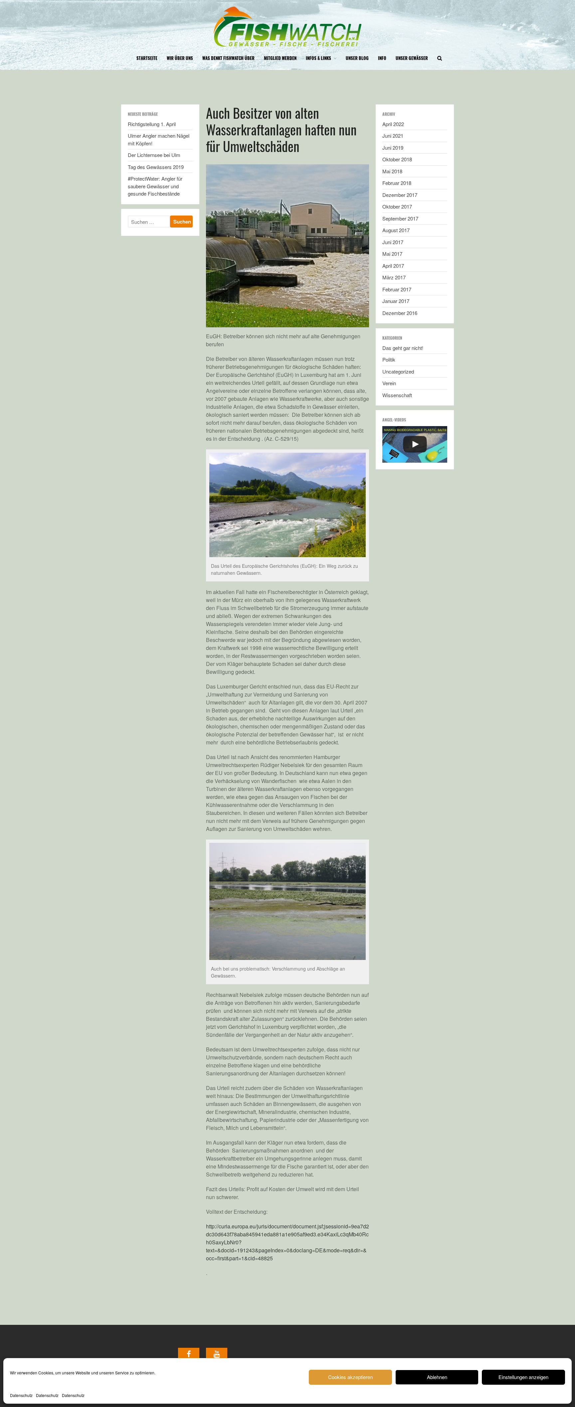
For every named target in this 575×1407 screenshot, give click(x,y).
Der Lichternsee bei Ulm (154, 154)
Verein (389, 383)
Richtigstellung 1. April (152, 123)
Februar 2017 (396, 289)
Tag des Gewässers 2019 (156, 166)
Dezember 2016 (399, 312)
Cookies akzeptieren (350, 1376)
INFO (382, 58)
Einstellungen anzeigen (523, 1376)
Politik (388, 359)
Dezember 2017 (399, 194)
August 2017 (396, 230)
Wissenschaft (397, 394)
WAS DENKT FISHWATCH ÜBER (228, 58)
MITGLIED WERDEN (280, 58)
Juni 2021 (392, 135)
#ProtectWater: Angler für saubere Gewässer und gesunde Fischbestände (155, 186)
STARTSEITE (146, 58)
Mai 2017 (392, 253)
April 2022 (393, 123)
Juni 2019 (392, 147)
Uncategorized (398, 371)
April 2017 (393, 265)
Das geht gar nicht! (402, 347)
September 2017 (400, 218)
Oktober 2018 (397, 159)
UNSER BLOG (357, 58)
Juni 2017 (392, 241)
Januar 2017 (395, 300)
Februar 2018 (396, 182)
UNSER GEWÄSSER (412, 58)
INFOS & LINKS (318, 58)
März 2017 (394, 277)
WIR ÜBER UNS (180, 58)
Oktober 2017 (397, 206)
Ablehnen (437, 1376)
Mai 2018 (392, 171)
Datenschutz (21, 1395)
